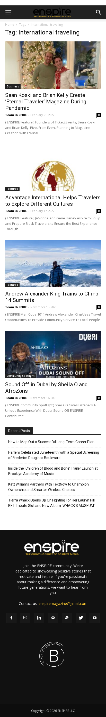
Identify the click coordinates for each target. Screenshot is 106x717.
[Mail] (53, 618)
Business (13, 86)
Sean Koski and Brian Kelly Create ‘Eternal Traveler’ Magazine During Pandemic (45, 101)
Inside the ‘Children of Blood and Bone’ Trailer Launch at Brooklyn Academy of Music (53, 471)
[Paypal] (67, 618)
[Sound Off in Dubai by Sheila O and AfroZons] (53, 354)
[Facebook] (11, 618)
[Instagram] (25, 618)
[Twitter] (81, 618)
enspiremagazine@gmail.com (63, 603)
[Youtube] (95, 618)
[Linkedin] (39, 618)
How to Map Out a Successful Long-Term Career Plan (51, 442)
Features (12, 189)
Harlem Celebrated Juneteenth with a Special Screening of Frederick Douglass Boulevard (53, 455)
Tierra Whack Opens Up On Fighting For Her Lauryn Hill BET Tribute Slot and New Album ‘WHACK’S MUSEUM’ (51, 503)
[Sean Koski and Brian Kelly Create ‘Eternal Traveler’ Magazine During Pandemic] (53, 65)
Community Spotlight (20, 376)
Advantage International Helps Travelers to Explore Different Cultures (53, 200)
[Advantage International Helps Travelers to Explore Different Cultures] (53, 167)
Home (9, 24)
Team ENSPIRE (16, 115)
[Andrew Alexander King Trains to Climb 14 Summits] (53, 263)
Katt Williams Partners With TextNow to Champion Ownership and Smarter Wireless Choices (48, 487)
